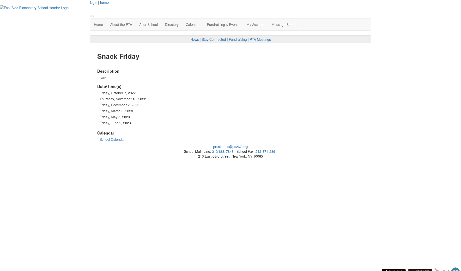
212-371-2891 (266, 151)
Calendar (193, 24)
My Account (255, 24)
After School (148, 24)
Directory (172, 24)
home (104, 2)
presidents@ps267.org (230, 146)
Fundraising (238, 39)
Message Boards (284, 24)
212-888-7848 (223, 151)
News (194, 39)
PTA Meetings (260, 39)
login (93, 2)
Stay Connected (214, 39)
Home (98, 24)
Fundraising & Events (223, 24)
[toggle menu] (92, 16)
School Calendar (112, 139)
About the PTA (121, 24)
